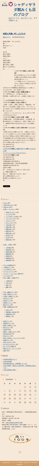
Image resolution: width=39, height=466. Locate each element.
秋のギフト (6, 336)
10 (35, 391)
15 (25, 394)
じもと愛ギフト (8, 269)
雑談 (4, 350)
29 (25, 402)
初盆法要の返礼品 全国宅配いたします (15, 363)
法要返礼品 (9, 314)
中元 (7, 283)
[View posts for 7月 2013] (3, 379)
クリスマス (9, 214)
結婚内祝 (8, 260)
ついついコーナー (8, 271)
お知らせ (6, 207)
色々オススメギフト (9, 344)
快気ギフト (6, 321)
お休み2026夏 (7, 361)
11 (4, 394)
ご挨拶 (8, 281)
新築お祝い (9, 233)
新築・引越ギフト (8, 325)
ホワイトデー (10, 223)
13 (15, 394)
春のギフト (6, 327)
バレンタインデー (11, 218)
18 (4, 398)
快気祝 (8, 256)
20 (15, 398)
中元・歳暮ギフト (8, 292)
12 (10, 394)
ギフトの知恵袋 (8, 265)
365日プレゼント (11, 212)
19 (10, 398)
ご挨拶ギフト (7, 267)
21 (20, 398)
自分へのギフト (8, 342)
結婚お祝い (9, 239)
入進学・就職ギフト (9, 296)
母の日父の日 (7, 334)
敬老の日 (8, 231)
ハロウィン (9, 220)
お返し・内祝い (8, 244)
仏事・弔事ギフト (8, 294)
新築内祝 (8, 258)
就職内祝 (8, 254)
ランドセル (6, 276)
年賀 (7, 285)
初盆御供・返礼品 (11, 312)
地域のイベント (8, 302)
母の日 (8, 235)
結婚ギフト (6, 340)
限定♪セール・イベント (10, 348)
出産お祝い (9, 227)
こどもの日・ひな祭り (12, 216)
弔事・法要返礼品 (8, 307)
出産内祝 (8, 250)
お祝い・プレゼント (9, 209)
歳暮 (7, 287)
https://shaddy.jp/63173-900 (14, 422)
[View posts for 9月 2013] (15, 379)
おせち (5, 203)
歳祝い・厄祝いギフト (10, 332)
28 (20, 402)
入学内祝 (8, 247)
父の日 (8, 237)
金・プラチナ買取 (8, 346)
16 (30, 394)
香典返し (8, 316)
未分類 (5, 329)
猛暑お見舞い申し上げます (14, 34)
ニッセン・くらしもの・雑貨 (12, 273)
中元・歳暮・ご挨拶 (9, 278)
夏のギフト (6, 37)
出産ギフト (6, 300)
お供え (8, 310)
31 (35, 402)
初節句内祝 (9, 252)
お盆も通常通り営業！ (10, 370)
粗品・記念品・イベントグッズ (12, 338)
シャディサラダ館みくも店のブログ (25, 10)
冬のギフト (6, 298)
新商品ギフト (7, 323)
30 (30, 402)
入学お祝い (9, 225)
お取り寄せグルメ (8, 205)
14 (20, 394)
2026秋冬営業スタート (10, 359)
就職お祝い (9, 229)
